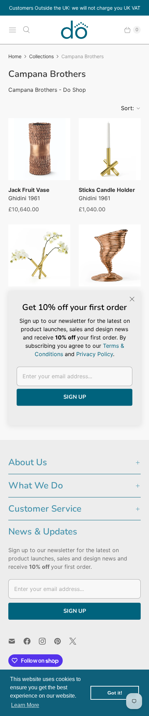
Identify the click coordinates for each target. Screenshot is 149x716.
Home (14, 56)
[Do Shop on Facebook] (31, 641)
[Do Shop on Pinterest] (61, 641)
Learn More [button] (25, 705)
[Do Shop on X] (77, 641)
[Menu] (12, 29)
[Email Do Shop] (16, 641)
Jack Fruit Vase (29, 189)
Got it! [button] (114, 693)
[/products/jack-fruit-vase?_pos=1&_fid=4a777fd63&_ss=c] (39, 149)
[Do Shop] (74, 30)
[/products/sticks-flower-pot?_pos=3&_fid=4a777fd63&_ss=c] (39, 255)
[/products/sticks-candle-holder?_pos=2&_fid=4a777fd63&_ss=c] (110, 149)
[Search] (26, 29)
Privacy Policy (94, 354)
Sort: (125, 108)
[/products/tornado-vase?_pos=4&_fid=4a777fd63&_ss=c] (110, 255)
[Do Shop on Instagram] (46, 641)
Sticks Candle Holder (107, 189)
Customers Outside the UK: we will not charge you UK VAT (74, 8)
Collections (41, 56)
